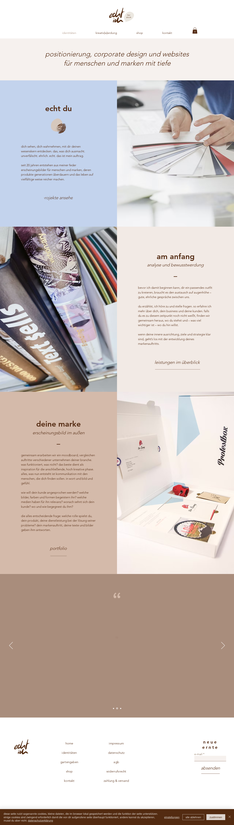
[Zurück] (11, 646)
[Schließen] (229, 817)
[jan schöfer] (116, 708)
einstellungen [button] (172, 817)
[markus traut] (120, 708)
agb (116, 762)
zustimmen (216, 817)
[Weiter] (223, 646)
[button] (194, 30)
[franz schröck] (113, 708)
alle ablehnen (193, 817)
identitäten (69, 753)
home (69, 743)
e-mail (198, 754)
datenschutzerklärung (40, 820)
